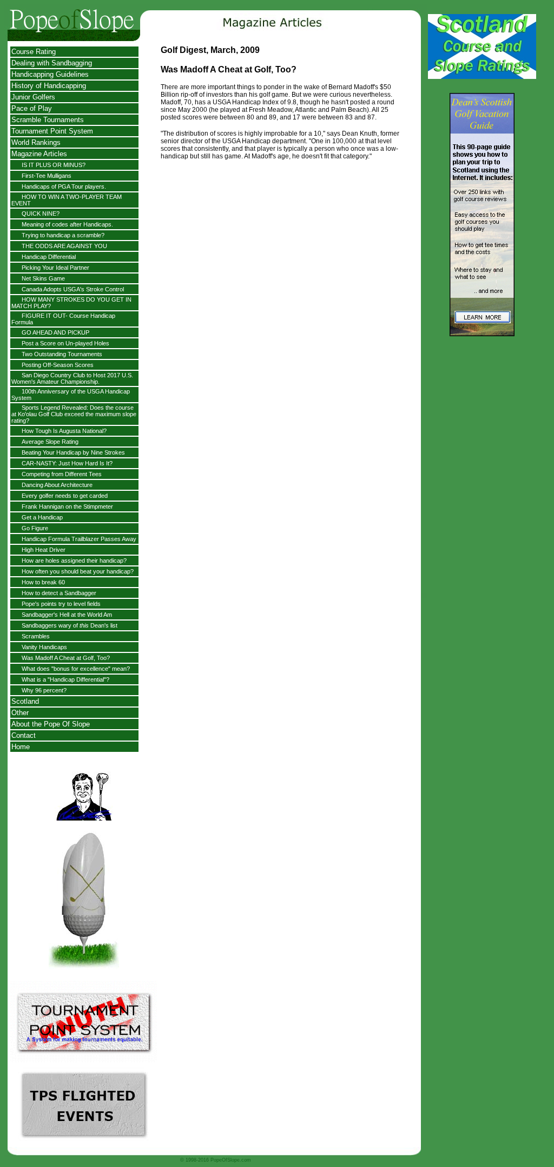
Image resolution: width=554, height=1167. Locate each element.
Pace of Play (31, 108)
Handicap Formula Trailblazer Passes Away (79, 539)
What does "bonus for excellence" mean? (76, 668)
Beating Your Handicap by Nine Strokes (73, 452)
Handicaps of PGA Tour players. (64, 186)
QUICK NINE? (41, 213)
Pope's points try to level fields (61, 604)
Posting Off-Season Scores (58, 365)
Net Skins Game (43, 278)
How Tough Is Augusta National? (64, 431)
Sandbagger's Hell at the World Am (67, 614)
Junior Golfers (33, 97)
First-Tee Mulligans (46, 175)
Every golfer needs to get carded (65, 495)
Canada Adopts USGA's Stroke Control (73, 289)
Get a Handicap (42, 517)
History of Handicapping (48, 86)
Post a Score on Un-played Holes (65, 343)
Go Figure (35, 528)
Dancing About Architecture (57, 485)
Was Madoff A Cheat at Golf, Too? (66, 658)
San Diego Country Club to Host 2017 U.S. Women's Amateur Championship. (72, 378)
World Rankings (36, 142)
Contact (23, 735)
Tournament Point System (52, 131)
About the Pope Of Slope (50, 724)
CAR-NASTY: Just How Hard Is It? (67, 463)
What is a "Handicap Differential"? (65, 679)
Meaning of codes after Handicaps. (67, 224)
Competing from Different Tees (62, 474)
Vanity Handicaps (44, 647)
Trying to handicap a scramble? (63, 235)
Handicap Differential (49, 257)
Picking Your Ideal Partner (55, 267)
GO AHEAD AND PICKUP (55, 332)
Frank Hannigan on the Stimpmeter (67, 506)
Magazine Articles (39, 154)
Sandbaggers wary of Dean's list (69, 625)
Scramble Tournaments (47, 120)
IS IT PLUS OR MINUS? (53, 165)
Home (20, 747)
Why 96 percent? (44, 690)
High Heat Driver (43, 549)
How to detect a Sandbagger (59, 593)
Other (20, 713)
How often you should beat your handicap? (78, 571)
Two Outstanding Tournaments (62, 354)
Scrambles (36, 636)
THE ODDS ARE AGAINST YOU (64, 246)
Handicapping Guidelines (50, 74)
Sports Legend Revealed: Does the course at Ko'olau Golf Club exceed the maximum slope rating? (73, 414)
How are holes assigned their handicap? (74, 560)
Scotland (25, 701)
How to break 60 (43, 582)
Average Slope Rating (50, 441)
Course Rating (33, 52)
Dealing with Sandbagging (51, 63)
